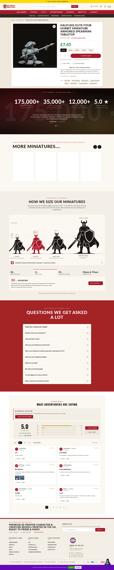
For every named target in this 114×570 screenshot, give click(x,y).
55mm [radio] (84, 50)
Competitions (66, 16)
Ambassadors (13, 542)
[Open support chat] (108, 563)
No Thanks (78, 567)
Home (13, 20)
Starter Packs (32, 547)
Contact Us (31, 544)
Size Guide (66, 63)
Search (75, 6)
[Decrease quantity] (62, 55)
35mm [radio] (77, 50)
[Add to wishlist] (54, 26)
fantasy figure (73, 83)
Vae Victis (73, 76)
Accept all (71, 567)
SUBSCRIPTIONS (52, 544)
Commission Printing (34, 552)
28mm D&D (67, 80)
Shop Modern (94, 283)
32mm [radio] (70, 50)
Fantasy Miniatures (83, 83)
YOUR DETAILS (51, 547)
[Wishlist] (100, 6)
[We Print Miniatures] (9, 6)
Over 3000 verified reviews (78, 38)
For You (32, 16)
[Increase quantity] (67, 55)
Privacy (11, 554)
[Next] (99, 147)
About (11, 547)
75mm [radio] (90, 50)
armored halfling (76, 80)
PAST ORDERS (51, 542)
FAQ (29, 542)
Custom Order (79, 63)
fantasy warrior (93, 83)
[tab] (55, 125)
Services (11, 544)
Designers (55, 16)
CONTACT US (51, 549)
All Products (20, 20)
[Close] (113, 566)
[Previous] (95, 147)
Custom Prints (43, 16)
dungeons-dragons (95, 80)
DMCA (10, 549)
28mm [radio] (63, 50)
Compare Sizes (79, 16)
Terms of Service (14, 552)
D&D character (85, 80)
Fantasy (66, 83)
